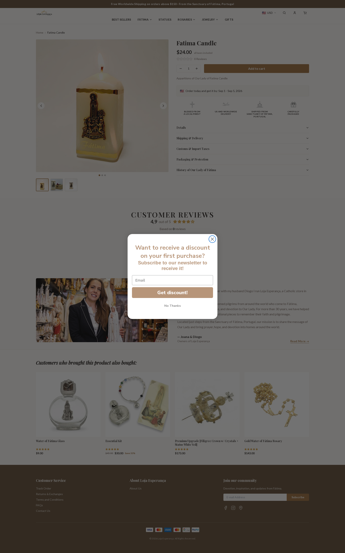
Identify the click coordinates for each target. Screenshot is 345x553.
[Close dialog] (212, 239)
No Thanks (172, 306)
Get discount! (172, 292)
